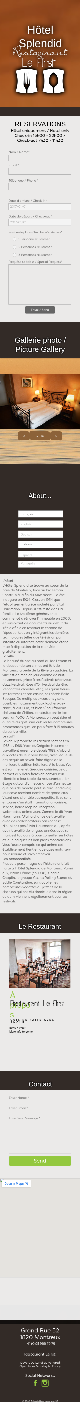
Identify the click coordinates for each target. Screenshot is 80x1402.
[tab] (40, 514)
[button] (24, 435)
